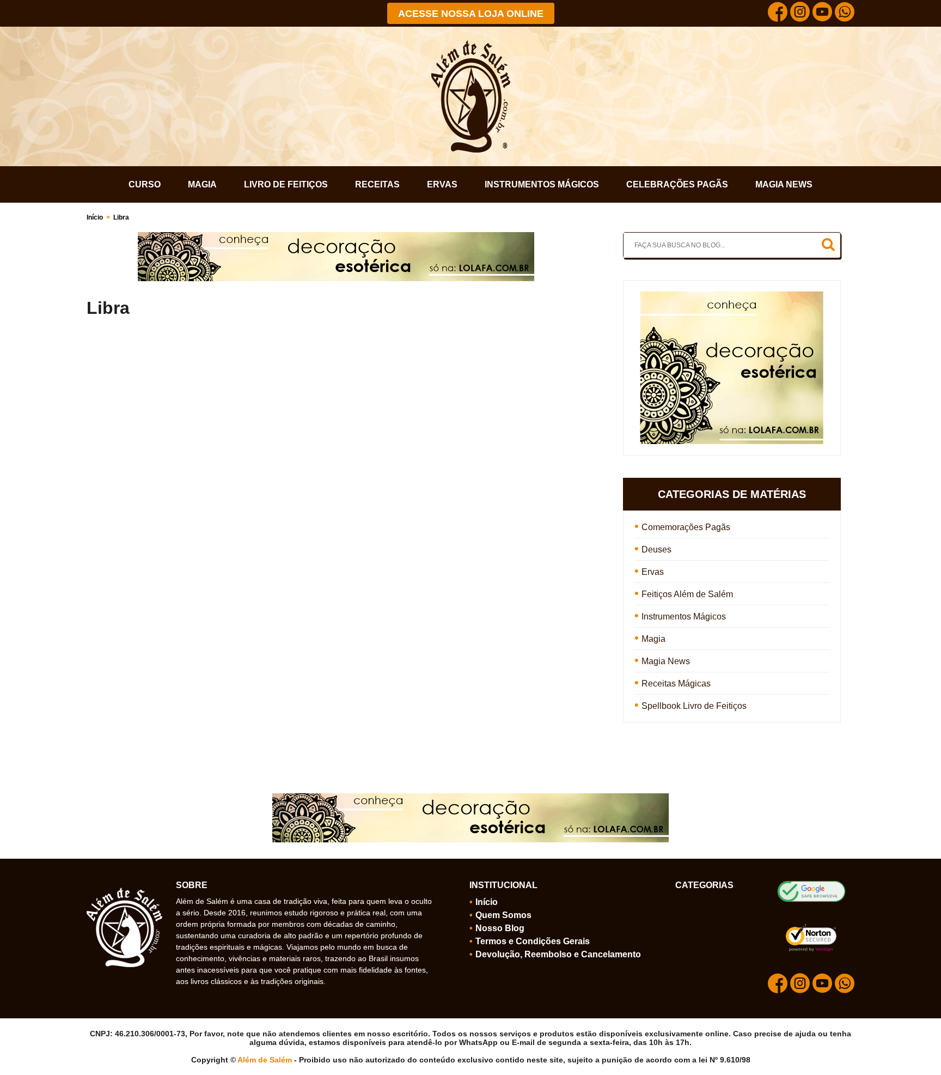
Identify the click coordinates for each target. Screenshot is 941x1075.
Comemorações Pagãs (685, 527)
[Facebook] (777, 13)
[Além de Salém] (470, 44)
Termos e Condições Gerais (532, 941)
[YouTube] (822, 13)
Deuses (656, 549)
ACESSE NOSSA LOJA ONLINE (470, 13)
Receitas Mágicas (676, 683)
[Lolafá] (336, 236)
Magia (202, 184)
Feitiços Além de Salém (687, 594)
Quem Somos (503, 915)
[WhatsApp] (844, 13)
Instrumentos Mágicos (542, 184)
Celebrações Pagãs (677, 184)
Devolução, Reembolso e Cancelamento (558, 954)
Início (95, 217)
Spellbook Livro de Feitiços (694, 705)
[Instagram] (800, 13)
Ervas (442, 184)
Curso (145, 184)
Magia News (783, 184)
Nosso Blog (499, 928)
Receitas (377, 184)
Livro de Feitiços (286, 184)
